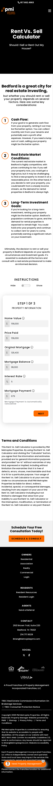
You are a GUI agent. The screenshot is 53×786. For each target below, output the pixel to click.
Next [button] (41, 413)
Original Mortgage (18, 347)
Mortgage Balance (18, 362)
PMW (4, 720)
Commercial (26, 572)
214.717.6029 (26, 634)
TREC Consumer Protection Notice (22, 707)
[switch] (26, 285)
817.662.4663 (27, 2)
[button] (24, 655)
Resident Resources (26, 592)
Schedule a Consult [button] (26, 538)
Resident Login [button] (26, 596)
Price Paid (11, 333)
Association (26, 563)
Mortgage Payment (18, 391)
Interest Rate (14, 376)
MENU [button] (49, 10)
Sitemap (13, 720)
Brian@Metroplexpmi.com (26, 638)
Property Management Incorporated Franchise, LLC (30, 687)
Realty (26, 568)
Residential (26, 559)
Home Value (13, 318)
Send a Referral (26, 610)
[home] (8, 11)
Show (39, 285)
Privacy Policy (26, 720)
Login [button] (26, 577)
